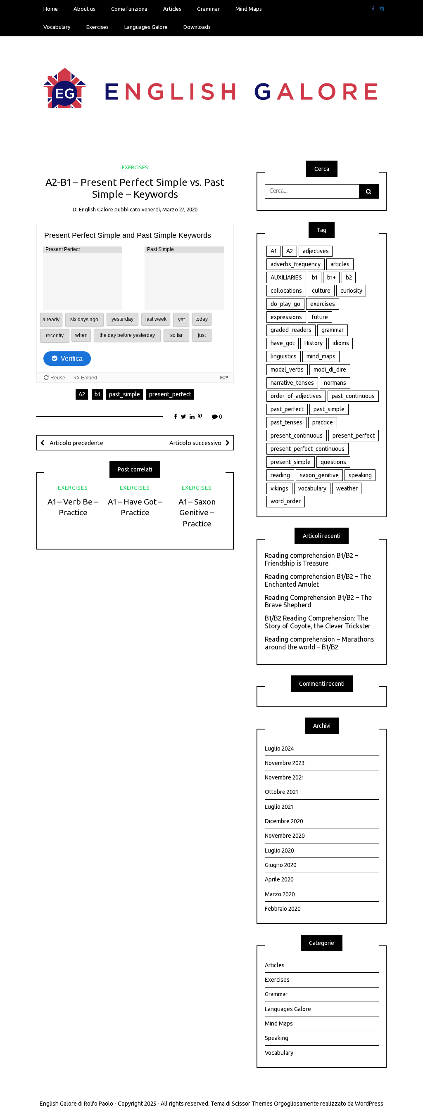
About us (84, 9)
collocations (286, 290)
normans (335, 382)
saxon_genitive (319, 475)
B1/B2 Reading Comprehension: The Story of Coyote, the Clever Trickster (318, 622)
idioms (341, 343)
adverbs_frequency (296, 264)
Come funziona (129, 9)
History (313, 343)
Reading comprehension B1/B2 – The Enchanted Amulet (318, 580)
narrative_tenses (292, 382)
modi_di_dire (330, 369)
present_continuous (297, 435)
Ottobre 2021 (281, 792)
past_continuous (353, 396)
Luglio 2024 (279, 748)
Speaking (276, 1038)
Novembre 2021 (284, 777)
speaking (360, 475)
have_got (283, 343)
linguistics (284, 356)
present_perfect (170, 394)
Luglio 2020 (279, 850)
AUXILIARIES (286, 277)
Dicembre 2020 (284, 821)
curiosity (351, 290)
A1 (273, 251)
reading (280, 475)
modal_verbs (287, 369)
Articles (172, 9)
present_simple (291, 462)
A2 (81, 394)
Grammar (208, 9)
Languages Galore (146, 27)
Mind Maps (248, 9)
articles (339, 264)
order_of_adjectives (296, 396)
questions (333, 462)
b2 (349, 277)
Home (50, 9)
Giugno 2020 (281, 865)
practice (322, 422)
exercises (322, 304)
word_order (286, 501)
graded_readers (291, 330)
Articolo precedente (75, 442)
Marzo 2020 (280, 894)
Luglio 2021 (279, 806)
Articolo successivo (195, 442)
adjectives (316, 251)
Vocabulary (57, 27)
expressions (286, 317)
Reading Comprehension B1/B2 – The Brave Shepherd (318, 601)
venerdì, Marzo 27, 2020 (169, 209)
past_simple (124, 394)
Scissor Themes (252, 1103)
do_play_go (285, 304)
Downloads (197, 27)
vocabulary (312, 488)
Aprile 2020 (279, 879)
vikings (279, 488)
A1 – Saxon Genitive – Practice (197, 512)
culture (321, 290)
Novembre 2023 (284, 763)
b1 (97, 394)
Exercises (97, 27)
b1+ (331, 277)
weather (347, 488)
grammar (332, 330)
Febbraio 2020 (283, 908)
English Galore (96, 209)
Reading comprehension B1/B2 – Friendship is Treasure (311, 559)
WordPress (369, 1103)
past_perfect (287, 409)
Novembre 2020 (285, 835)
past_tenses (286, 422)
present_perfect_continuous (308, 448)
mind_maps (321, 356)
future (320, 317)
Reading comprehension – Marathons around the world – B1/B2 (319, 643)
